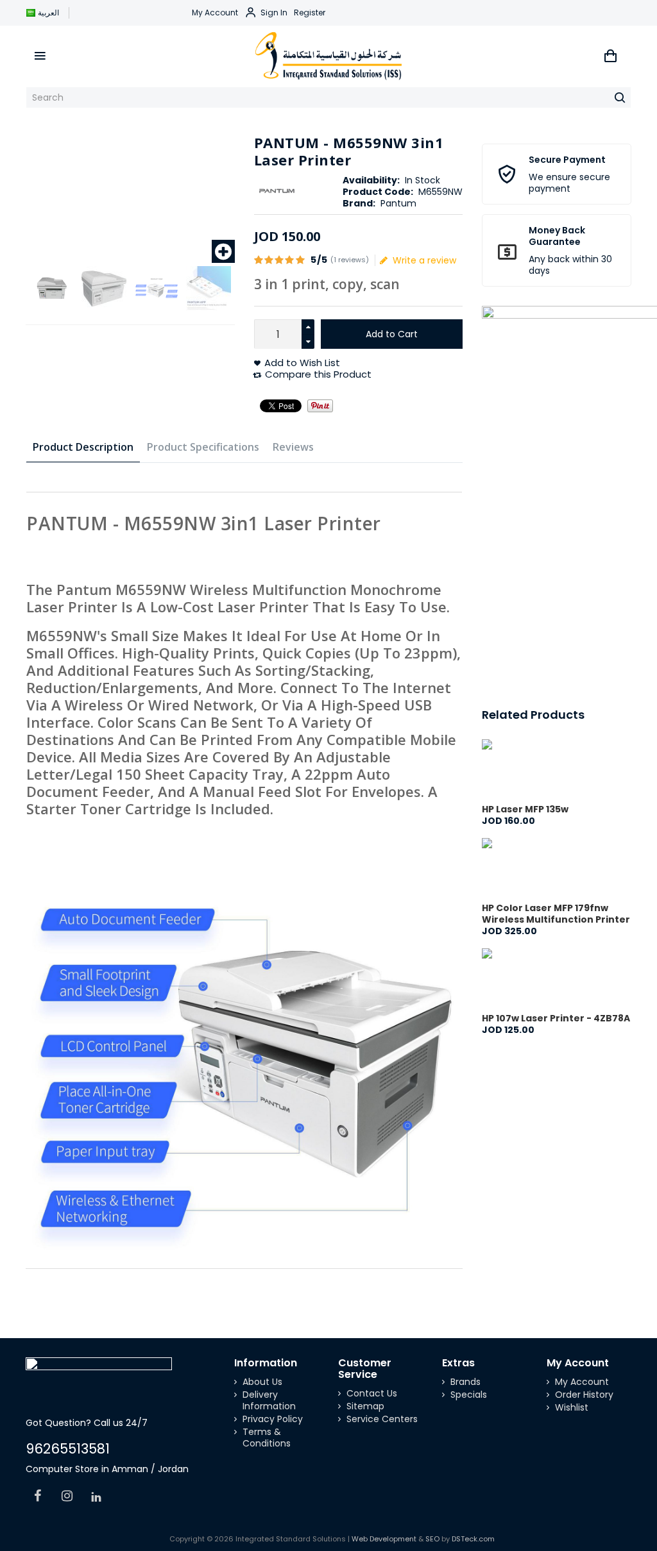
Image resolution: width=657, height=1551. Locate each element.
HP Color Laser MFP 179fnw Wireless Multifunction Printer (556, 913)
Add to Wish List (302, 363)
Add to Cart (392, 334)
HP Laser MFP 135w (525, 809)
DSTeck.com (473, 1539)
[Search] (619, 97)
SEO (432, 1539)
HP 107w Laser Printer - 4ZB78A (556, 1018)
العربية (48, 12)
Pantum (398, 203)
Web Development (384, 1539)
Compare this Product (318, 374)
